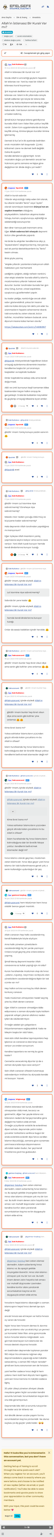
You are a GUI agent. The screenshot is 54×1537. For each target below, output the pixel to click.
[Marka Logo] (5, 6)
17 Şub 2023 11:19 (11, 576)
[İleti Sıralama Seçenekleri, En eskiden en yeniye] (5, 53)
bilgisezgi (20, 1099)
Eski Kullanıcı (18, 64)
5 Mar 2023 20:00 (12, 1245)
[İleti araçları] (47, 174)
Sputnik (19, 188)
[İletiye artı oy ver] (33, 174)
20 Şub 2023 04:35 (12, 930)
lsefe (20, 7)
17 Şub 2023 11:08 (11, 356)
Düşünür (11, 188)
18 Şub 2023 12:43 (12, 696)
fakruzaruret (18, 655)
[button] (2, 1534)
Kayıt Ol (8, 1516)
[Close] (49, 1452)
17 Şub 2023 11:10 (11, 465)
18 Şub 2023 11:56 (11, 659)
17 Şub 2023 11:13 (11, 499)
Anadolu (8, 32)
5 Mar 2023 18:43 (11, 1181)
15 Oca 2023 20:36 (12, 68)
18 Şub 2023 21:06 (12, 898)
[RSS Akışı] (26, 44)
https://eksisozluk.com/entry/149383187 (25, 327)
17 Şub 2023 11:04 (11, 191)
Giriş (17, 1516)
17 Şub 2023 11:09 (11, 428)
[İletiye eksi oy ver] (42, 174)
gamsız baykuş (19, 895)
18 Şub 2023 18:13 (11, 783)
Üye (9, 65)
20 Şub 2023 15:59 (12, 1102)
